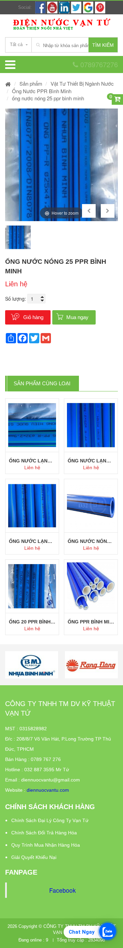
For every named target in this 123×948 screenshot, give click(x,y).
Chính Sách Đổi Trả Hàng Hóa (44, 832)
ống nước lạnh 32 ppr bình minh (32, 460)
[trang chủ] (8, 83)
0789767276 (98, 64)
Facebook (62, 890)
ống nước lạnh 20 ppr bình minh (32, 541)
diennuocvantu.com (48, 790)
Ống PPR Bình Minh (91, 621)
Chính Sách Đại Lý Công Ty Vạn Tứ (49, 820)
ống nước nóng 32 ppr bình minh (91, 541)
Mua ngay (77, 317)
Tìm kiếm (103, 45)
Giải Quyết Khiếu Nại (33, 857)
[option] (61, 165)
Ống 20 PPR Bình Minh (32, 621)
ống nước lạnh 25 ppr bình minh (91, 460)
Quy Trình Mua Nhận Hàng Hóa (45, 845)
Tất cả (16, 44)
